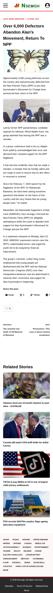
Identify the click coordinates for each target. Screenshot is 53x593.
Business (27, 547)
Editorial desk (42, 586)
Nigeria (6, 543)
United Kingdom (40, 540)
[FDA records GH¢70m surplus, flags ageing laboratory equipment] (26, 504)
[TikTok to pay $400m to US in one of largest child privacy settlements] (26, 465)
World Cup (40, 543)
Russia (16, 540)
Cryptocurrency (11, 547)
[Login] (47, 5)
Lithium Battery (33, 555)
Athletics (7, 566)
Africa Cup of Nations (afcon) (29, 566)
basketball (39, 563)
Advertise (9, 586)
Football (16, 563)
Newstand (19, 19)
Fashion (6, 551)
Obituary (25, 559)
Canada (28, 543)
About (26, 590)
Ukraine (26, 540)
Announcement (10, 559)
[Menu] (5, 5)
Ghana (6, 540)
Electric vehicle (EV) (12, 555)
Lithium (38, 551)
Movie (5, 570)
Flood (6, 563)
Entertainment (42, 547)
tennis (27, 563)
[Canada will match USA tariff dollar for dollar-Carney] (26, 425)
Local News (8, 19)
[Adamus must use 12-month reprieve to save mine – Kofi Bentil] (26, 385)
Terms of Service (24, 586)
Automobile (38, 559)
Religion (27, 551)
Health (17, 551)
